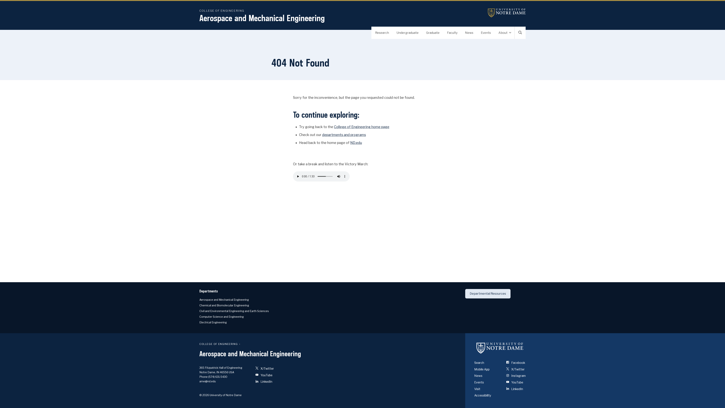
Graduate (433, 33)
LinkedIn (266, 381)
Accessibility (482, 395)
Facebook (518, 363)
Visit (477, 389)
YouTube (266, 375)
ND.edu (356, 143)
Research (382, 33)
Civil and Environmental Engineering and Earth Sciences (234, 311)
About (503, 33)
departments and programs (344, 135)
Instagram (518, 376)
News (469, 33)
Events (486, 33)
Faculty (452, 33)
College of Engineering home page (361, 127)
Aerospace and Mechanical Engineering (262, 18)
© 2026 (204, 395)
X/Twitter (267, 368)
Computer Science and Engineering (221, 316)
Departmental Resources (488, 293)
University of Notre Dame (507, 12)
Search (479, 363)
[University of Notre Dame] (500, 348)
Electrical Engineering (213, 322)
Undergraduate (407, 33)
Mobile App (482, 369)
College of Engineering (221, 10)
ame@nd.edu (207, 381)
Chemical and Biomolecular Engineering (224, 305)
